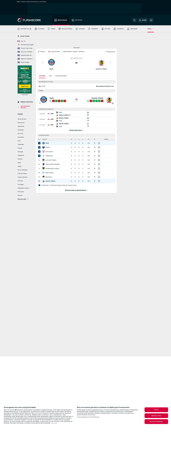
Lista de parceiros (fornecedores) (88, 417)
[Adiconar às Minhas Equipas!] (43, 62)
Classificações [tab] (61, 76)
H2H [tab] (50, 76)
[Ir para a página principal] (31, 20)
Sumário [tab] (42, 76)
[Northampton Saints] (43, 168)
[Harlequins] (43, 156)
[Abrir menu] (151, 20)
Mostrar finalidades (156, 421)
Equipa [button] (44, 139)
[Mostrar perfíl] (51, 62)
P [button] (94, 139)
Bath (51, 69)
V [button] (75, 139)
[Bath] (43, 143)
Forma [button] (106, 139)
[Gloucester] (43, 151)
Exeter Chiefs (101, 69)
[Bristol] (43, 147)
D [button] (82, 139)
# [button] (38, 139)
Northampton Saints (52, 168)
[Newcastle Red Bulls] (43, 164)
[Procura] (134, 20)
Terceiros (54, 423)
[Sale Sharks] (43, 173)
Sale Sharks (49, 173)
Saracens (49, 177)
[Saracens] (43, 177)
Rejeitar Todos (156, 416)
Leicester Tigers (51, 160)
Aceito (156, 410)
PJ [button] (71, 139)
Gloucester (49, 152)
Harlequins (49, 156)
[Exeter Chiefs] (43, 181)
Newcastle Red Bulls (53, 164)
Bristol (48, 147)
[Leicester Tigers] (43, 160)
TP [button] (88, 139)
